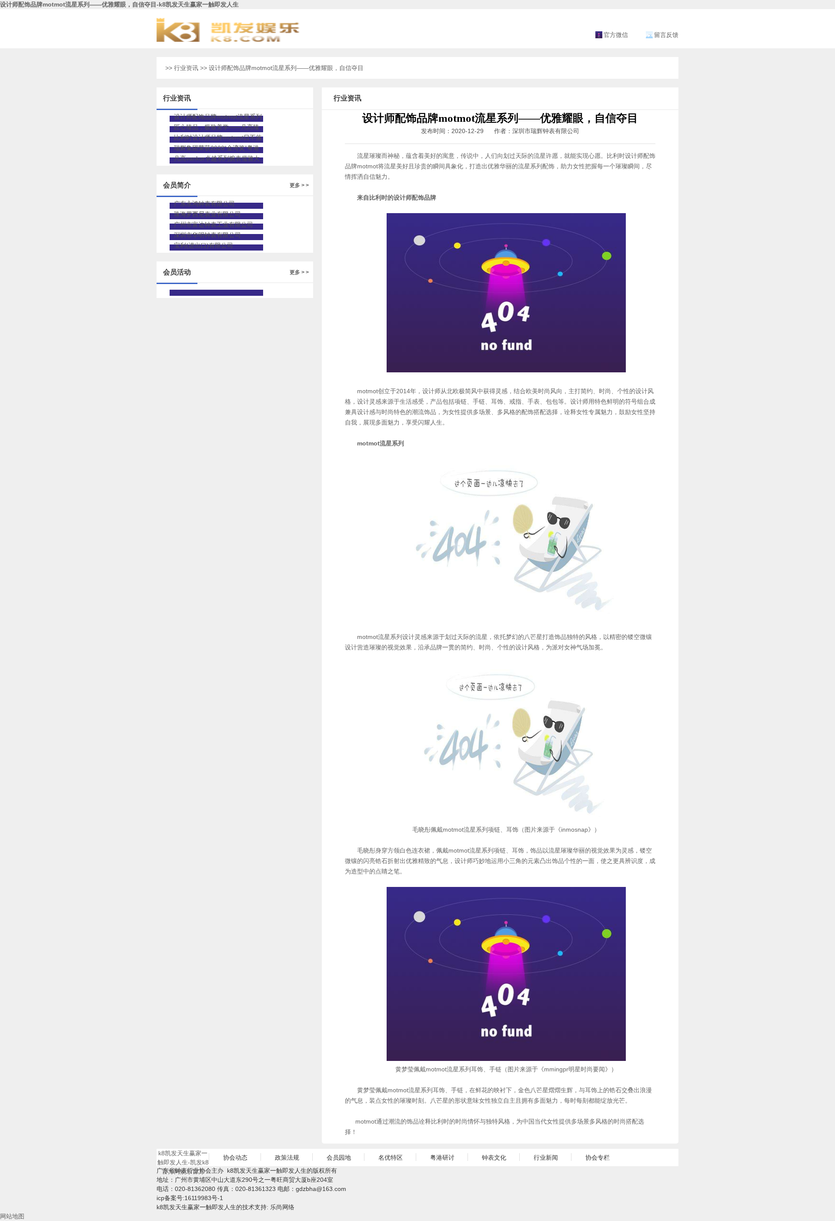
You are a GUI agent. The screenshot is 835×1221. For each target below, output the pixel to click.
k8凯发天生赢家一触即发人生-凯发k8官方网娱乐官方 (183, 1158)
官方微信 (616, 34)
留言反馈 (666, 34)
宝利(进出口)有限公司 (203, 245)
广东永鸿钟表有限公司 (204, 203)
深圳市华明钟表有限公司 (207, 234)
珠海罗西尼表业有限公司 (207, 214)
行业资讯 (186, 67)
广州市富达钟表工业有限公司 (213, 224)
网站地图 (12, 1216)
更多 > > (299, 185)
